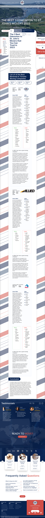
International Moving (22, 6)
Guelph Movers (38, 408)
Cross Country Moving (31, 6)
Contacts (16, 2)
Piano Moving (17, 504)
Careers (13, 2)
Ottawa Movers (24, 408)
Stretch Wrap (11, 507)
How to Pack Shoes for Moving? (35, 462)
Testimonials (9, 2)
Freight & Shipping (5, 8)
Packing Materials (11, 508)
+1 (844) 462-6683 (38, 2)
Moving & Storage (18, 507)
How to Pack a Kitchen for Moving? (22, 462)
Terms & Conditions (4, 514)
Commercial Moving (13, 6)
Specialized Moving (40, 6)
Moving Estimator (3, 513)
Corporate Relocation (4, 507)
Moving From (17, 508)
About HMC (4, 2)
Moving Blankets (11, 504)
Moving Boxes (3, 512)
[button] (6, 31)
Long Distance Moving (4, 508)
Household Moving (5, 6)
